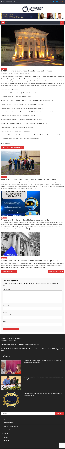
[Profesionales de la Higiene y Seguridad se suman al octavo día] (32, 203)
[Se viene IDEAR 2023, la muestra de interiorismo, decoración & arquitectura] (32, 244)
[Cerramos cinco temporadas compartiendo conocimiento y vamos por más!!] (11, 399)
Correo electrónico (7, 314)
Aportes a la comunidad (11, 426)
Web (4, 322)
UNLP (8, 143)
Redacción (16, 73)
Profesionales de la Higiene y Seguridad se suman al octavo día (25, 220)
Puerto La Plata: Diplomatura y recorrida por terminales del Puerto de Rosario (30, 179)
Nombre (6, 306)
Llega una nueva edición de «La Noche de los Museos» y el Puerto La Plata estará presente (10, 272)
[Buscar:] (28, 413)
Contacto (7, 441)
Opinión (6, 437)
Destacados (7, 430)
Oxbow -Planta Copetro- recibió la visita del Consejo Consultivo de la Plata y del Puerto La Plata (56, 272)
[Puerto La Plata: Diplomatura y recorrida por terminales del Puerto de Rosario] (32, 163)
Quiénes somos (8, 419)
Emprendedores (8, 422)
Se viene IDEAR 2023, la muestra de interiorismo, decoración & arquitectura (29, 261)
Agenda (6, 433)
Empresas (4, 69)
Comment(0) (25, 73)
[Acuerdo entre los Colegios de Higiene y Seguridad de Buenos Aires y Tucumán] (11, 383)
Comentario (7, 289)
